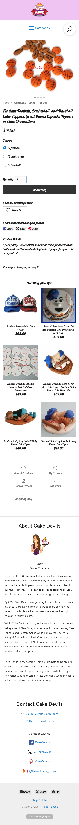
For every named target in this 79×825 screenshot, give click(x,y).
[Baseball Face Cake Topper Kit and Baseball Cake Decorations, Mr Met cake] (58, 305)
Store (6, 102)
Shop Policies (40, 800)
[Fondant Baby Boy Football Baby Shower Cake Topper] (20, 419)
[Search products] (70, 29)
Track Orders (24, 486)
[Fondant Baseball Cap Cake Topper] (20, 305)
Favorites (55, 486)
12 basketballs (16, 156)
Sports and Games (24, 102)
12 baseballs (14, 165)
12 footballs (14, 148)
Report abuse (50, 806)
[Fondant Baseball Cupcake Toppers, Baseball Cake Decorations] (20, 362)
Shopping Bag (23, 499)
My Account (55, 473)
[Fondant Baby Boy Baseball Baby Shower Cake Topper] (58, 419)
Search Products (23, 473)
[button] (15, 210)
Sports (43, 102)
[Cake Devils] (39, 10)
